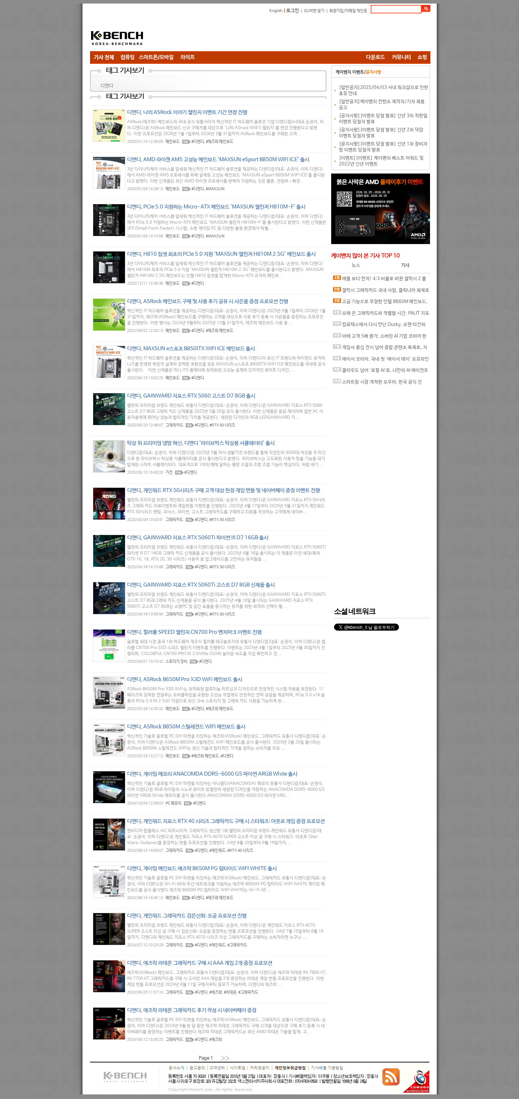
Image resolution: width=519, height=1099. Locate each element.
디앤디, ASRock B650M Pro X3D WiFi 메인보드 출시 (184, 679)
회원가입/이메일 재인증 (348, 11)
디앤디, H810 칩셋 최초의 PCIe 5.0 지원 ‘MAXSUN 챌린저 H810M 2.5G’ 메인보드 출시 (221, 254)
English (276, 11)
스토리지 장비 (176, 662)
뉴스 (356, 265)
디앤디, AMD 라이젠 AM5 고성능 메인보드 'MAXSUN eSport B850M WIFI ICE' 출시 (218, 160)
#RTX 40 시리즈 (240, 851)
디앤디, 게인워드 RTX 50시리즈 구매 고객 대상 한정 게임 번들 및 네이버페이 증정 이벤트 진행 (223, 490)
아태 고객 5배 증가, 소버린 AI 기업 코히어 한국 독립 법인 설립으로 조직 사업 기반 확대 (379, 338)
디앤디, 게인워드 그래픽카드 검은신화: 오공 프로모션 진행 (186, 916)
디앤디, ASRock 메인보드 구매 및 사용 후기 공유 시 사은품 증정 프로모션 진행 (207, 301)
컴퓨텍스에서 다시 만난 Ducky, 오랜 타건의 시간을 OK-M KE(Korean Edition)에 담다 (379, 326)
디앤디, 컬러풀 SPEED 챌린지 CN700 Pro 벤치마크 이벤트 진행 (194, 632)
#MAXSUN (215, 189)
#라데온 (230, 992)
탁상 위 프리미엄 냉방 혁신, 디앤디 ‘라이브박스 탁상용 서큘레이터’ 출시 (201, 443)
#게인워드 (217, 851)
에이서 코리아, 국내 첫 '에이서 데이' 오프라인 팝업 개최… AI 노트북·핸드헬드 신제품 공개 (381, 361)
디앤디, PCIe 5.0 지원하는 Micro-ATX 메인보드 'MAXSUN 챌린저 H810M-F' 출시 (216, 207)
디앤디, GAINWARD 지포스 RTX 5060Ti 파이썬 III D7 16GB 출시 (197, 538)
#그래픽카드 (237, 945)
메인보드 (173, 142)
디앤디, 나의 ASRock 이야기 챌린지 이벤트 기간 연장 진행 (187, 112)
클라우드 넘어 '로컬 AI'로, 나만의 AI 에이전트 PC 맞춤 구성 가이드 (380, 372)
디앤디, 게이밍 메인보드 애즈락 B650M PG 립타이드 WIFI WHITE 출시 (202, 869)
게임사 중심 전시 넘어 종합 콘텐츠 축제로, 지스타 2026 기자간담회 (380, 349)
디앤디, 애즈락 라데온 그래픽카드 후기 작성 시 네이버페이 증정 (191, 1010)
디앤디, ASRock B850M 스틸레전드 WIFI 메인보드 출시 (186, 727)
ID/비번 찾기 (314, 11)
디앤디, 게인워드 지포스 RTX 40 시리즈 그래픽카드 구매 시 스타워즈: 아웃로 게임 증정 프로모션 (226, 821)
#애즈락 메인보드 (219, 142)
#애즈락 (215, 992)
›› (225, 1058)
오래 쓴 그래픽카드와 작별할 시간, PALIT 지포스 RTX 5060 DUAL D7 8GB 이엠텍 (381, 315)
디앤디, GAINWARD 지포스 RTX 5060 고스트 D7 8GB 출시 (191, 396)
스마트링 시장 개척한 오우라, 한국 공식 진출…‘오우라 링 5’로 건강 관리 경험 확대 (377, 384)
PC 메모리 (173, 803)
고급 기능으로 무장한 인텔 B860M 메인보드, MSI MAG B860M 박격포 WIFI (380, 303)
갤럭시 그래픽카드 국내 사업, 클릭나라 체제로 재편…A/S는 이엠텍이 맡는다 (381, 292)
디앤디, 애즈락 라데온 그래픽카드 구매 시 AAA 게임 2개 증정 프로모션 (199, 963)
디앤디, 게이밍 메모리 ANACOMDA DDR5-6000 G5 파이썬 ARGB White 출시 (212, 774)
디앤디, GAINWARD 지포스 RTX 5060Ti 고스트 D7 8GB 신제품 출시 (201, 585)
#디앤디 (197, 142)
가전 (169, 472)
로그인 (292, 10)
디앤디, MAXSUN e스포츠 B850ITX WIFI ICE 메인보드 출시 (191, 349)
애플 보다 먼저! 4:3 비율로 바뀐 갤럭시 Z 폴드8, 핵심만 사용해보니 (379, 280)
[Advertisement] (301, 33)
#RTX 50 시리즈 (222, 425)
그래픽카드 (174, 425)
